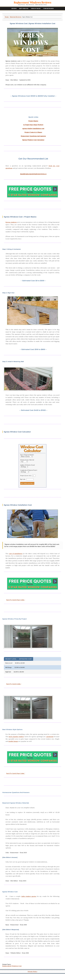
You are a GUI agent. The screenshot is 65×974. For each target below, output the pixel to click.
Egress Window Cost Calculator (33, 140)
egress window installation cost (33, 128)
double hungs (13, 741)
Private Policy (32, 971)
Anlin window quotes (28, 896)
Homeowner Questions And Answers (33, 136)
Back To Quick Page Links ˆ (15, 600)
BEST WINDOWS (23, 8)
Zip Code (22, 479)
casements (49, 736)
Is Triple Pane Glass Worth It (33, 125)
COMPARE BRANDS (48, 8)
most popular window (16, 736)
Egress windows (11, 222)
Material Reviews (15, 17)
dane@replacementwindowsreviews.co (33, 174)
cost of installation (15, 553)
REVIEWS (13, 8)
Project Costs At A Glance (33, 132)
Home (7, 17)
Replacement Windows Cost (12, 966)
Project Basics (33, 121)
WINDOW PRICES (35, 8)
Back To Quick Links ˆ (13, 684)
